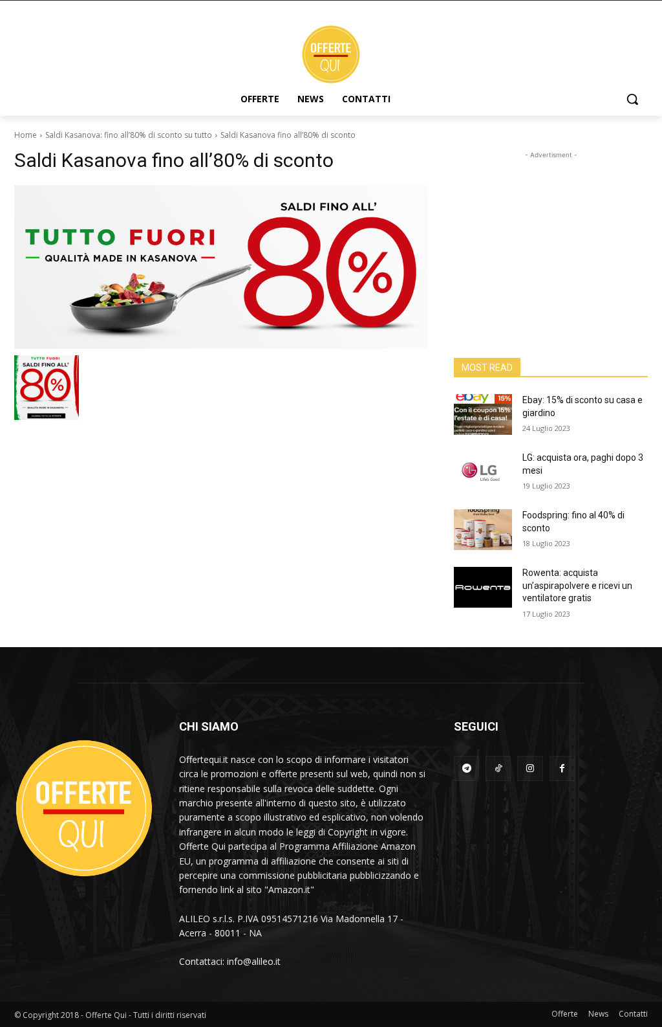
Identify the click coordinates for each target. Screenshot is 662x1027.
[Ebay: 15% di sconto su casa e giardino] (483, 414)
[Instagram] (529, 768)
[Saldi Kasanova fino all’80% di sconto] (221, 267)
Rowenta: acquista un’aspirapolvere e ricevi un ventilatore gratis (577, 585)
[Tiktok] (498, 768)
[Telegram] (466, 768)
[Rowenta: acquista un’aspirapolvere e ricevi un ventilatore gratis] (483, 587)
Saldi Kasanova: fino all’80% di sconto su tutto (128, 134)
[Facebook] (562, 768)
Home (25, 134)
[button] (632, 99)
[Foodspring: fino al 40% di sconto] (483, 529)
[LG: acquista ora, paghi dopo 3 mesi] (483, 472)
